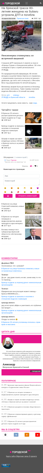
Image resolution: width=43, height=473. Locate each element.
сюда (35, 103)
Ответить (25, 166)
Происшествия (22, 18)
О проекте (33, 456)
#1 (5, 160)
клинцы (16, 95)
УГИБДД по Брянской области (13, 97)
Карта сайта (11, 456)
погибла (32, 97)
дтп (8, 95)
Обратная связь (22, 456)
